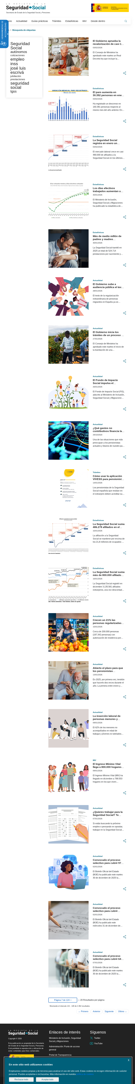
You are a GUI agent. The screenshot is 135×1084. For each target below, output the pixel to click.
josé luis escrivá (18, 70)
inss (14, 63)
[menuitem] (9, 21)
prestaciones (17, 79)
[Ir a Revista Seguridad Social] (30, 6)
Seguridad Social (20, 45)
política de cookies (85, 1074)
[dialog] (68, 1071)
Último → (122, 1011)
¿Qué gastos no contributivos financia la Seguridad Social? (107, 431)
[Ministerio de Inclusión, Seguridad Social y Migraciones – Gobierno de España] (110, 8)
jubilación (15, 76)
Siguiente (109, 1011)
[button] (124, 73)
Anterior (96, 1011)
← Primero (83, 1011)
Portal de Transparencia (60, 1055)
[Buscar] (125, 21)
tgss (13, 91)
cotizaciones (17, 55)
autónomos (18, 52)
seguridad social (19, 85)
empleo (17, 59)
